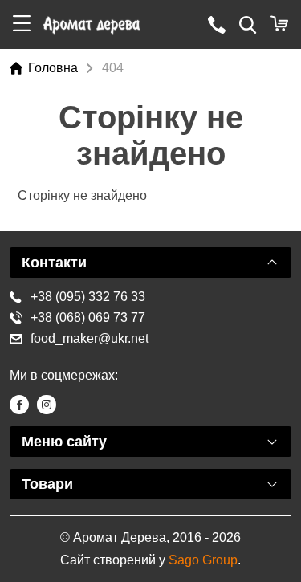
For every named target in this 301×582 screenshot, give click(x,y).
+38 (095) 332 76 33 (88, 296)
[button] (22, 24)
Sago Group (203, 560)
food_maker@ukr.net (89, 338)
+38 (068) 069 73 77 (88, 317)
